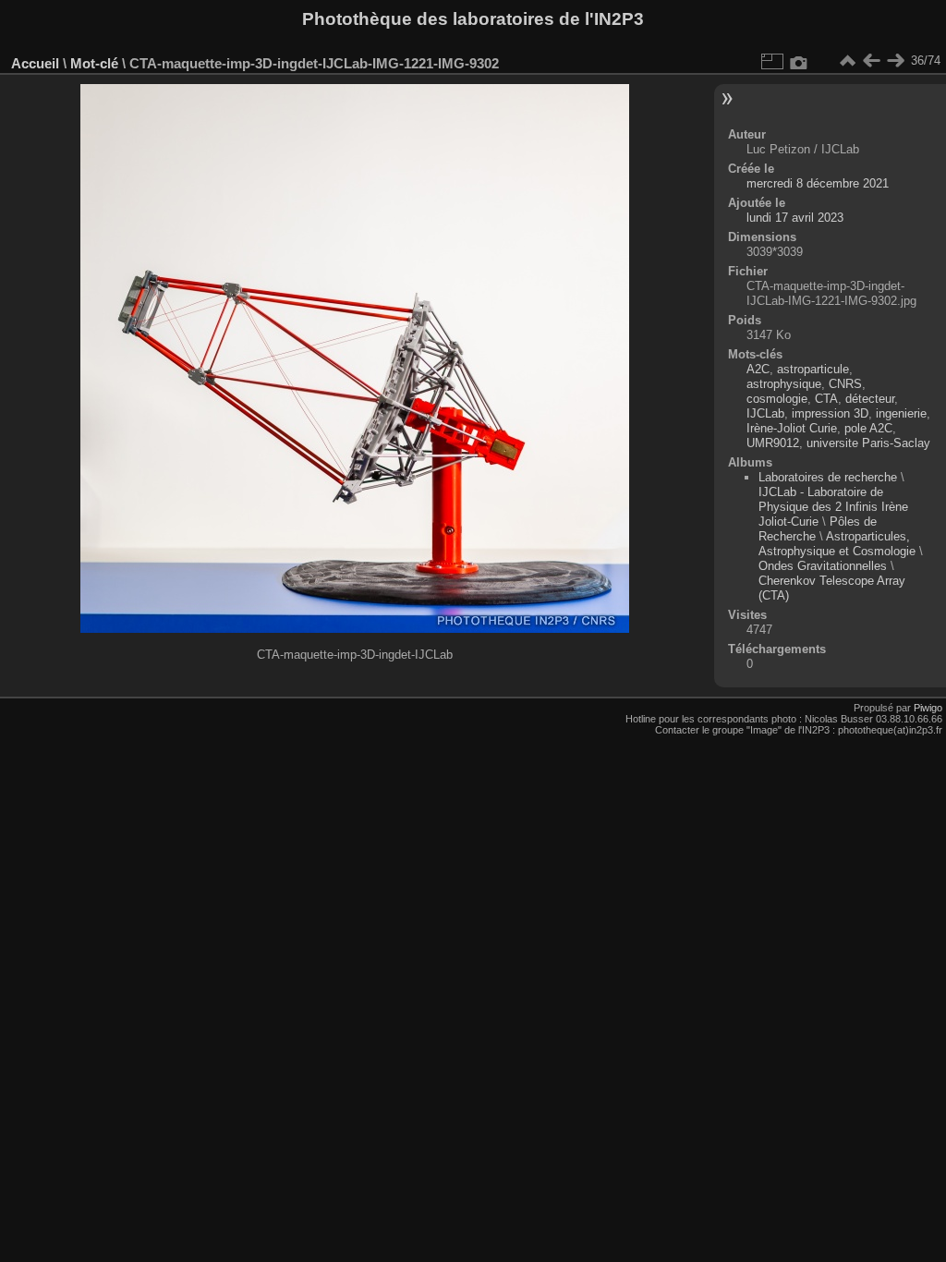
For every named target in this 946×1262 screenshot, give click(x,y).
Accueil (35, 63)
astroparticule (813, 369)
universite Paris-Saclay (868, 443)
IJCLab (765, 413)
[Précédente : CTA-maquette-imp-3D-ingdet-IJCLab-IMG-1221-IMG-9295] (871, 61)
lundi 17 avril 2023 (794, 217)
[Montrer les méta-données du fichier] (799, 61)
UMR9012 (772, 443)
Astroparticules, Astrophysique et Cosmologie (838, 543)
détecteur (869, 399)
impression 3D (830, 413)
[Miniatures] (847, 61)
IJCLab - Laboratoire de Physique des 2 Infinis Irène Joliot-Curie (833, 506)
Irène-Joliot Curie (791, 428)
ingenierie (901, 413)
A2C (758, 369)
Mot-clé (94, 63)
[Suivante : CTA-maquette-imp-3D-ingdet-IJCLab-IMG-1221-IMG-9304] (895, 61)
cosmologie (776, 399)
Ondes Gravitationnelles (822, 566)
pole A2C (868, 428)
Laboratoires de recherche (827, 477)
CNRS (845, 384)
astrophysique (783, 384)
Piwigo (928, 707)
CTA (826, 399)
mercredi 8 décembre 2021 (817, 183)
